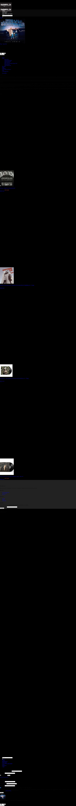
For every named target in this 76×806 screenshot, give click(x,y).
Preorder (4, 66)
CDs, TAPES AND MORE (7, 763)
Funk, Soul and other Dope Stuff (10, 63)
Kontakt (3, 498)
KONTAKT (4, 765)
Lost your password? (4, 777)
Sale (3, 70)
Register (1, 792)
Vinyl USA (6, 59)
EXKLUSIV (4, 762)
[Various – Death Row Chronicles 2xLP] (7, 186)
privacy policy (8, 790)
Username (2, 781)
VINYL (3, 760)
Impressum (4, 500)
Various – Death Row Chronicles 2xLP (7, 188)
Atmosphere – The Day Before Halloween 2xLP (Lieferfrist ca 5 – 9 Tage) (14, 378)
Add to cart (2, 54)
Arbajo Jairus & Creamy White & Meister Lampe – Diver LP (11, 476)
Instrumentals (7, 64)
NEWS (3, 759)
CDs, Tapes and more (6, 69)
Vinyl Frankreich (7, 61)
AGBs (3, 499)
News (3, 57)
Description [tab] (4, 73)
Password (2, 773)
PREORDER (4, 761)
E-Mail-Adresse (3, 506)
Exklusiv (4, 68)
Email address (3, 783)
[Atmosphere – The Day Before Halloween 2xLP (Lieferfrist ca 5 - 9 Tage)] (6, 376)
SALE (3, 764)
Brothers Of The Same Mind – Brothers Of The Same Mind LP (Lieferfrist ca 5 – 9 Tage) (17, 285)
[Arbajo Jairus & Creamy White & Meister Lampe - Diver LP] (7, 474)
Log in (9, 775)
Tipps (3, 67)
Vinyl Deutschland (8, 60)
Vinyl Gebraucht (7, 65)
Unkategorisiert (5, 71)
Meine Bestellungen (5, 492)
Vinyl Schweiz (7, 62)
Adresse (3, 494)
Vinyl (3, 58)
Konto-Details (4, 493)
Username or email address (5, 771)
